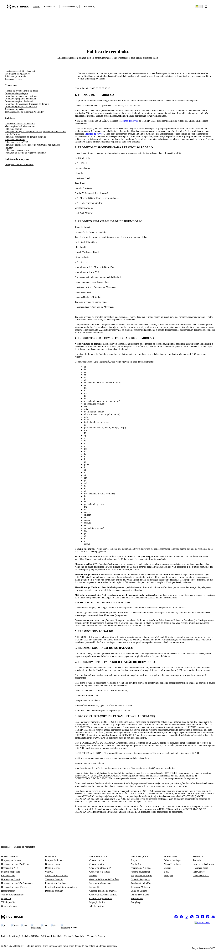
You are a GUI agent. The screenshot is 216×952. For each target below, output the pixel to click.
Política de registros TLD (16, 142)
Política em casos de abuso (17, 150)
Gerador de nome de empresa (103, 891)
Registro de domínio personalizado (61, 887)
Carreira (167, 868)
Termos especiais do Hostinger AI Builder (24, 112)
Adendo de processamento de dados (21, 90)
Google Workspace (10, 906)
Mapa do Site (137, 898)
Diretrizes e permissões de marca (20, 123)
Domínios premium (54, 891)
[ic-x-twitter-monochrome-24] (192, 917)
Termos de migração (14, 109)
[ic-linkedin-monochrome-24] (176, 917)
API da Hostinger (97, 906)
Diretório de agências (140, 879)
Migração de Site (97, 902)
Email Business (8, 875)
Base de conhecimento (203, 864)
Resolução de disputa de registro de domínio (25, 152)
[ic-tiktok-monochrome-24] (208, 917)
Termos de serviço (13, 79)
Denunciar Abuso (201, 875)
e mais (74, 927)
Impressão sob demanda (100, 883)
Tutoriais (197, 860)
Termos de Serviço (129, 121)
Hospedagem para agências (13, 887)
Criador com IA (96, 860)
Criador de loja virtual (99, 871)
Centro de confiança (140, 894)
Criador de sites (96, 864)
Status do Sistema (139, 891)
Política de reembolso (15, 139)
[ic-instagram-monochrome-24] (186, 917)
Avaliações (136, 864)
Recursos (88, 6)
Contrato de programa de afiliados (20, 98)
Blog (166, 871)
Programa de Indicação (141, 875)
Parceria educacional (140, 871)
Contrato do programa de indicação (21, 106)
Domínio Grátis (52, 868)
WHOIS (49, 871)
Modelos (93, 875)
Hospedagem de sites (11, 860)
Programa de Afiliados (141, 868)
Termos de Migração (140, 887)
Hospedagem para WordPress (15, 864)
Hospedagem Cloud (10, 879)
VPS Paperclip (8, 902)
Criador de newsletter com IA (103, 894)
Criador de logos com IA (100, 898)
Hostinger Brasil (200, 868)
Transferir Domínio (54, 879)
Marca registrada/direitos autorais (20, 126)
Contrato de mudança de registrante (21, 96)
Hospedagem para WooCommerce (17, 883)
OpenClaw (6, 898)
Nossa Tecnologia (172, 864)
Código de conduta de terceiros (19, 164)
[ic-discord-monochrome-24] (213, 917)
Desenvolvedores (68, 6)
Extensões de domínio (55, 883)
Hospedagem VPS (9, 868)
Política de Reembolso (74, 936)
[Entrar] (206, 6)
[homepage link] (18, 6)
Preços (36, 6)
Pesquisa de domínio (54, 860)
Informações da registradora (17, 73)
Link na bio (94, 887)
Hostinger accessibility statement (20, 71)
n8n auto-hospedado (10, 871)
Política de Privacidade (51, 936)
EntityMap (135, 902)
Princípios (168, 875)
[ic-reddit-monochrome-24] (202, 917)
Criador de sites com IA (100, 868)
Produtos (48, 6)
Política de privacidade (15, 76)
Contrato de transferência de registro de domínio (27, 104)
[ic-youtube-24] (197, 917)
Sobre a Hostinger (172, 860)
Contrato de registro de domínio (19, 101)
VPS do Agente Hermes (12, 894)
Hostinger (5, 847)
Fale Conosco (199, 871)
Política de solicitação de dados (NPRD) (19, 936)
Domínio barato (52, 864)
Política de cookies (13, 129)
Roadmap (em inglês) (140, 883)
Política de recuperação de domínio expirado (25, 137)
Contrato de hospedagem (16, 93)
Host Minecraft (8, 891)
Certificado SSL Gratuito (56, 875)
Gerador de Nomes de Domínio (104, 879)
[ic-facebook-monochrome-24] (181, 917)
